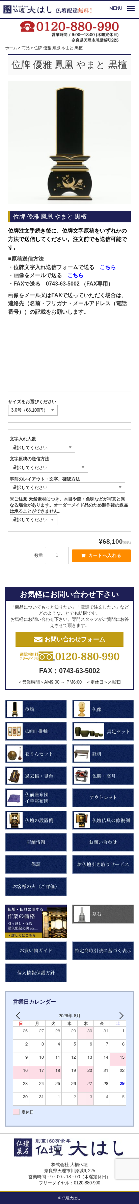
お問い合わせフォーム (75, 639)
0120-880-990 (87, 1182)
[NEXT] (119, 1015)
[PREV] (19, 1015)
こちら (108, 267)
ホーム (11, 48)
